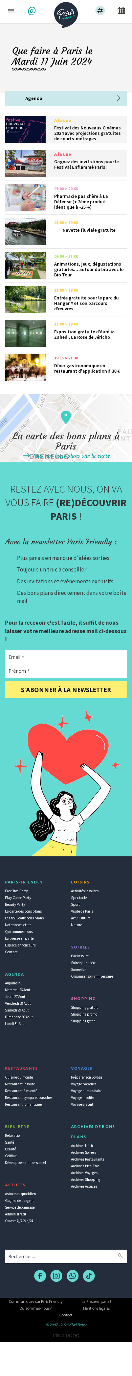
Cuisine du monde (19, 1077)
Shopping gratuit (84, 1007)
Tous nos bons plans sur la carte (70, 455)
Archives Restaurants (87, 1159)
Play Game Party (18, 897)
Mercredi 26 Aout (17, 989)
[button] (33, 11)
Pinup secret (66, 1335)
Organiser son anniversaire (92, 976)
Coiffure (11, 1155)
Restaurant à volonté (21, 1090)
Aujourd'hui (14, 983)
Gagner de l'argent (19, 1200)
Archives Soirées (83, 1152)
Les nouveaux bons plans (24, 918)
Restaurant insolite (20, 1084)
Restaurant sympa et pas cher (28, 1097)
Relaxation (13, 1135)
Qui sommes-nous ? (35, 1308)
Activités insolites (84, 891)
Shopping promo (84, 1014)
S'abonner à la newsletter (66, 690)
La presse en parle (19, 938)
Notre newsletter (18, 924)
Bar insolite (80, 956)
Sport (75, 904)
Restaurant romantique (23, 1104)
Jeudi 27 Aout (15, 996)
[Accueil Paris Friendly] (66, 13)
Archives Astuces (84, 1186)
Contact (11, 952)
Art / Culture (80, 918)
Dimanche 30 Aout (19, 1017)
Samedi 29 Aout (17, 1010)
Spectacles (79, 897)
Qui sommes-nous (19, 931)
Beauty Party (15, 904)
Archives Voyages (84, 1172)
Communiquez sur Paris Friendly (35, 1301)
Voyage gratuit (82, 1104)
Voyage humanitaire (86, 1090)
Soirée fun (78, 969)
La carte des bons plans (23, 911)
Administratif (15, 1214)
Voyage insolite (82, 1097)
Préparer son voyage (86, 1077)
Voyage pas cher (83, 1084)
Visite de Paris (82, 911)
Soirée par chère (83, 962)
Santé (9, 1142)
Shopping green (83, 1021)
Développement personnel (25, 1162)
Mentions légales (96, 1308)
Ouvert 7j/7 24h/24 (19, 1220)
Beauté (10, 1149)
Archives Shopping (85, 1179)
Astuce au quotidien (20, 1193)
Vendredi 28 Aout (18, 1003)
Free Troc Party (16, 891)
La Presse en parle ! (96, 1301)
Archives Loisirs (83, 1145)
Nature (76, 924)
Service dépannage (20, 1207)
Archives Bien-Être (85, 1166)
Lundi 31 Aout (15, 1023)
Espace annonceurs (20, 945)
